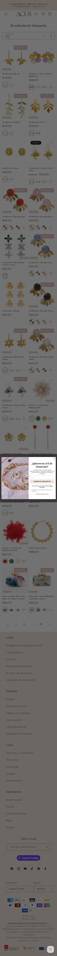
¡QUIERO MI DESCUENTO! (42, 481)
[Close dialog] (54, 458)
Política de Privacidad (40, 493)
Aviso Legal (46, 493)
